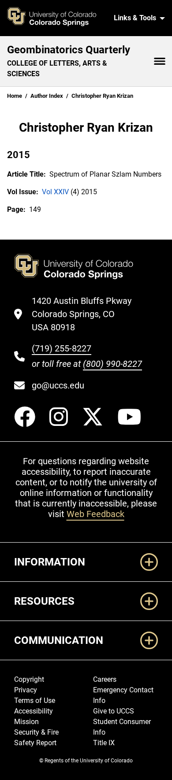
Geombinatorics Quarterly (68, 50)
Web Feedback (95, 514)
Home (14, 95)
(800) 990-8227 (112, 364)
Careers (104, 679)
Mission (26, 721)
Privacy (25, 690)
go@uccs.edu (58, 385)
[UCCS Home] (56, 18)
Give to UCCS (113, 711)
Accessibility (33, 711)
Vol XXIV (55, 192)
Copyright (29, 679)
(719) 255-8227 (61, 348)
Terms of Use (34, 700)
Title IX (104, 743)
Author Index (46, 95)
